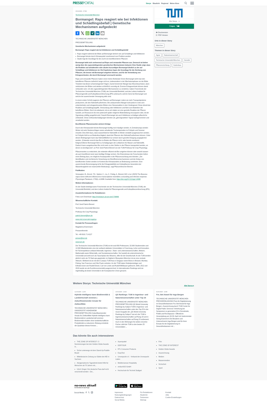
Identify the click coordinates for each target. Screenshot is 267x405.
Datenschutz (119, 397)
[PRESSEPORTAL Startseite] (83, 3)
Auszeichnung (164, 353)
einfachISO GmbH (124, 367)
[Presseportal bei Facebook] (85, 393)
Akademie (144, 395)
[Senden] (103, 33)
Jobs (167, 395)
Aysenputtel (122, 341)
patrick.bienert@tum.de (84, 215)
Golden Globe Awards (167, 349)
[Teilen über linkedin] (97, 33)
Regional (164, 3)
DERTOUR (122, 345)
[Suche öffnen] (186, 3)
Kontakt (168, 392)
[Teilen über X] (82, 33)
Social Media (119, 400)
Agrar (158, 55)
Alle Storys (173, 21)
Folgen (172, 26)
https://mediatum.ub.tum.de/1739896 (105, 197)
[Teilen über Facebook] (77, 33)
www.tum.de (80, 242)
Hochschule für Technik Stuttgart (130, 370)
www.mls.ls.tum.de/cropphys (86, 219)
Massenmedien (164, 360)
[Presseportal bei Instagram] (91, 392)
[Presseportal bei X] (88, 393)
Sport (160, 368)
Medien (161, 357)
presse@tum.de (81, 238)
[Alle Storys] (174, 17)
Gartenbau (177, 65)
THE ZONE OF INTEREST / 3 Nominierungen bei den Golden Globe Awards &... (92, 344)
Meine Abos (174, 3)
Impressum (119, 392)
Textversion (144, 397)
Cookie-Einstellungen (173, 397)
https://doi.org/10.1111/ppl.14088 (128, 179)
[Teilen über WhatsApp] (87, 33)
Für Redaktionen (146, 392)
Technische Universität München (88, 15)
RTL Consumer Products (127, 349)
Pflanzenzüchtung (162, 65)
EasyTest (121, 353)
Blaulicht (156, 3)
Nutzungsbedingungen (123, 395)
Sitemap (143, 400)
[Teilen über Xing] (92, 33)
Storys (148, 3)
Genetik (187, 60)
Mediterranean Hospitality (127, 363)
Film (160, 341)
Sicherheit (162, 364)
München (159, 45)
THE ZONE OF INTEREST (169, 345)
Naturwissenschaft (171, 55)
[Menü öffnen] (192, 3)
